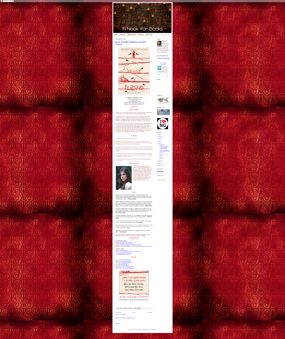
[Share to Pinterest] (140, 308)
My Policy (140, 35)
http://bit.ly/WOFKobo (123, 264)
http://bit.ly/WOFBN (127, 261)
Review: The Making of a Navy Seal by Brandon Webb (164, 151)
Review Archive (132, 35)
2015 (159, 143)
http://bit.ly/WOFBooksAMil (129, 268)
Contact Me (149, 35)
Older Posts (149, 312)
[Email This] (134, 308)
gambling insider (160, 175)
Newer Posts (118, 312)
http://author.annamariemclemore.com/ (127, 242)
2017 (159, 139)
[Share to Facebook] (138, 308)
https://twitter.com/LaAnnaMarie (125, 243)
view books (167, 75)
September (161, 144)
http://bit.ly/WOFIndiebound (127, 262)
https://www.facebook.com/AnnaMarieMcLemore (130, 244)
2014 (159, 160)
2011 (159, 165)
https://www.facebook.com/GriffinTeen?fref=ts (130, 251)
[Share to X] (137, 308)
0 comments (130, 308)
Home (115, 35)
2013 (159, 161)
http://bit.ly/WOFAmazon (125, 259)
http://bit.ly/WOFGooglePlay (127, 266)
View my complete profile (162, 52)
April (160, 156)
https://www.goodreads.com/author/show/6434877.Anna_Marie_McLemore (136, 246)
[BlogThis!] (136, 308)
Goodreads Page (134, 107)
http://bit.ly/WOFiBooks (124, 265)
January (161, 158)
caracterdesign (145, 329)
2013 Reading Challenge (163, 63)
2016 (159, 141)
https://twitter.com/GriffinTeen (125, 253)
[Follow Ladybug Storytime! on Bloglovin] (163, 59)
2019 (159, 136)
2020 (159, 134)
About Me (122, 35)
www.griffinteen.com (123, 250)
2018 (159, 138)
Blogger (154, 329)
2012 (159, 163)
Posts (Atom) (123, 314)
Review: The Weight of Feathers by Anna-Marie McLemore (163, 147)
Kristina (165, 41)
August (160, 154)
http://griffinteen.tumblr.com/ (125, 254)
